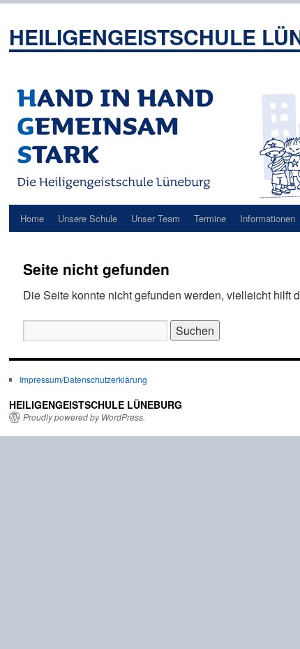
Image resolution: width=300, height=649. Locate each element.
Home (32, 218)
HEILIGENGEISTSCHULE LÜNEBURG (95, 405)
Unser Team (155, 218)
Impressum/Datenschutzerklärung (83, 379)
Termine (210, 218)
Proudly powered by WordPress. (84, 417)
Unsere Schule (87, 218)
